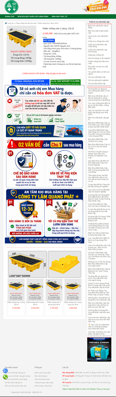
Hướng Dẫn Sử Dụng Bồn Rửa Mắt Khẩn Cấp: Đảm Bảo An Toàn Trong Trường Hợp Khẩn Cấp (99, 198)
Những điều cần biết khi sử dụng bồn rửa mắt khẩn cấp (99, 299)
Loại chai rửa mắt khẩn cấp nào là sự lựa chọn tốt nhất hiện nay (99, 319)
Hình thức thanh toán (42, 379)
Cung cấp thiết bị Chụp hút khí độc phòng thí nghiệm (99, 185)
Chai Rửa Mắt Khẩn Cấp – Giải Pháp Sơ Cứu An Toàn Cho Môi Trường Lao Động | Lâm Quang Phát (99, 133)
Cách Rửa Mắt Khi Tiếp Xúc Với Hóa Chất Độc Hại (99, 205)
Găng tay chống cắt (96, 55)
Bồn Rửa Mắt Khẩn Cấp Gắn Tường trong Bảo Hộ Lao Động (98, 170)
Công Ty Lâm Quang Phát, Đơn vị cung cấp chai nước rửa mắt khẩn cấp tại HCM (99, 285)
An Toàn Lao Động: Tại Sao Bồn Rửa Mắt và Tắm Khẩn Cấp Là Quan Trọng (98, 293)
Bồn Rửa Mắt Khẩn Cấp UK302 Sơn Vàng (98, 140)
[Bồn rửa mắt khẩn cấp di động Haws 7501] (99, 349)
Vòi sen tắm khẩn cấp (96, 84)
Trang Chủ (9, 16)
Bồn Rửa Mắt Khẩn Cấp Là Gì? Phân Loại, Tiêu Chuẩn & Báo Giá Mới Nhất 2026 (99, 125)
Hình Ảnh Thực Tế (59, 16)
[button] (31, 82)
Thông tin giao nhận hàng (44, 382)
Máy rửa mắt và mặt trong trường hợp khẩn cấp (98, 234)
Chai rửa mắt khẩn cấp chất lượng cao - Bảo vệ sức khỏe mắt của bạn (99, 247)
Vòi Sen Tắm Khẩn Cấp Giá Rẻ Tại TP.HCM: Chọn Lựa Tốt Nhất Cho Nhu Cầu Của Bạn (99, 256)
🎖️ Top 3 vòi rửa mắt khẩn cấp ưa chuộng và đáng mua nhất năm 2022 (98, 327)
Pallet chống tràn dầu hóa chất (26, 23)
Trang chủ (10, 23)
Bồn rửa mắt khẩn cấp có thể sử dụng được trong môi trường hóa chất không (99, 98)
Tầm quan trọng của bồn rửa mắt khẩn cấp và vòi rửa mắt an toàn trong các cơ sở (98, 178)
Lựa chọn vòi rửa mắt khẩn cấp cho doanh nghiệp (99, 191)
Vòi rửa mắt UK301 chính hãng (16, 379)
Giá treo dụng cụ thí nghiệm (99, 58)
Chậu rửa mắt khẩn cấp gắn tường (17, 376)
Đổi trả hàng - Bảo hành (43, 386)
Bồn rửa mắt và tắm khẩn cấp (15, 386)
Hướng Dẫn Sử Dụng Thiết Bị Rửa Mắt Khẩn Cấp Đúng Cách (99, 218)
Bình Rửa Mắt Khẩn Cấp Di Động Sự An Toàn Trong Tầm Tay (99, 271)
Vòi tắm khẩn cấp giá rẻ (13, 382)
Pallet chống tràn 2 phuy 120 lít (48, 23)
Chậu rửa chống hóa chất (98, 41)
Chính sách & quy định (42, 373)
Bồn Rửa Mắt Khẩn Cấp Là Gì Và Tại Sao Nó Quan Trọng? (99, 146)
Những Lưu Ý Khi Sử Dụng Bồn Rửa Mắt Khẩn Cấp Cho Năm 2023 (99, 264)
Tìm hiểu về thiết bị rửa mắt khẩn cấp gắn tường (99, 333)
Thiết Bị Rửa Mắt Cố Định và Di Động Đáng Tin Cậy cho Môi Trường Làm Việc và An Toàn (98, 227)
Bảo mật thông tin (41, 376)
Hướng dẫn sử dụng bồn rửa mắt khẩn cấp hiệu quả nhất (99, 312)
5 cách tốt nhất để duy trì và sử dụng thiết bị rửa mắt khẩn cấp (99, 211)
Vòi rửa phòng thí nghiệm (98, 80)
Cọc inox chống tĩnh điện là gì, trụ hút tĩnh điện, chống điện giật (99, 105)
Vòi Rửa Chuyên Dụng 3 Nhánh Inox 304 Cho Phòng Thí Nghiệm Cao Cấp (98, 155)
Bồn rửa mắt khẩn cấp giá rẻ (15, 373)
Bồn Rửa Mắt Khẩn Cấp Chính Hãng (33, 16)
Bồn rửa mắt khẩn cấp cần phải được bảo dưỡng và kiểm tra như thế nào (98, 305)
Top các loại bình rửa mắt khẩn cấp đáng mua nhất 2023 (98, 112)
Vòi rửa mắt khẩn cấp (96, 77)
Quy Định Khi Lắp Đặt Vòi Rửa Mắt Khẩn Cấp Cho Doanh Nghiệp (98, 163)
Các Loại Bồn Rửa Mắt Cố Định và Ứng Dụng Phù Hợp (98, 240)
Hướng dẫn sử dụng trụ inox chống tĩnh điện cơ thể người (99, 91)
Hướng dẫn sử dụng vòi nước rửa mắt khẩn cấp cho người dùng (98, 278)
